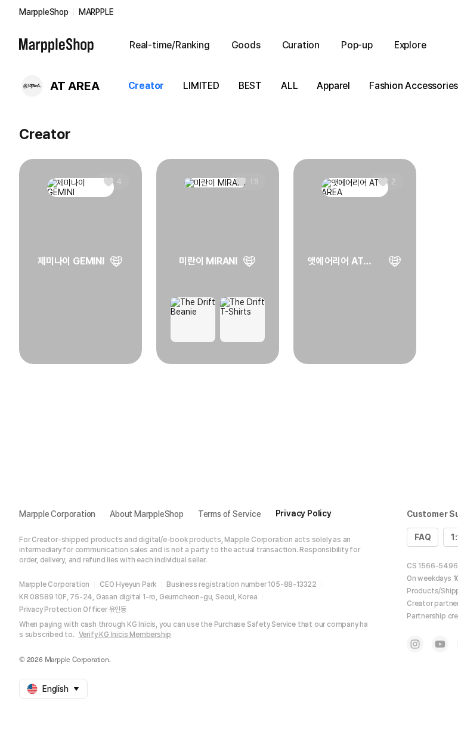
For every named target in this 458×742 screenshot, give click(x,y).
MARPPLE (96, 12)
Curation (301, 45)
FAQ (422, 537)
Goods (246, 45)
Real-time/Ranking (169, 45)
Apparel (333, 85)
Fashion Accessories (413, 85)
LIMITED (201, 85)
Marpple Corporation (57, 514)
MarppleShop (44, 12)
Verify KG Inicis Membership (125, 634)
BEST (250, 85)
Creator (146, 85)
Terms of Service (229, 514)
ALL (289, 85)
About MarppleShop (147, 514)
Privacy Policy (304, 513)
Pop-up (357, 45)
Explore (410, 45)
